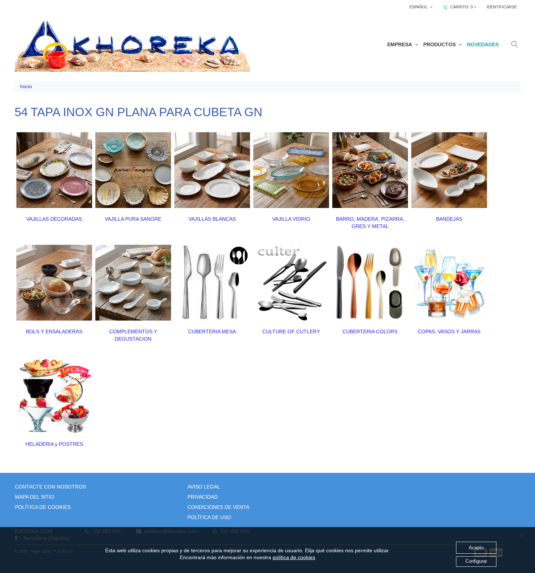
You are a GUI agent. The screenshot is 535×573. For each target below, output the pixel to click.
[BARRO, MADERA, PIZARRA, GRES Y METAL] (370, 170)
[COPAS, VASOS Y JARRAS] (449, 283)
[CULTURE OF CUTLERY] (291, 283)
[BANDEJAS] (449, 170)
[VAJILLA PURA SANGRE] (133, 170)
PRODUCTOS (441, 44)
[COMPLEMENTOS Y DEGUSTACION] (133, 283)
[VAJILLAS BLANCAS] (212, 170)
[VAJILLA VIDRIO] (291, 170)
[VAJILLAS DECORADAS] (54, 170)
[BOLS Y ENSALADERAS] (54, 283)
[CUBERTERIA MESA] (212, 283)
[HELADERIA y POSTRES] (54, 395)
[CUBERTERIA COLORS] (370, 283)
